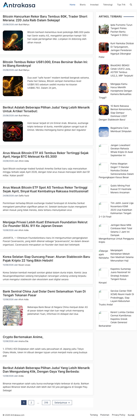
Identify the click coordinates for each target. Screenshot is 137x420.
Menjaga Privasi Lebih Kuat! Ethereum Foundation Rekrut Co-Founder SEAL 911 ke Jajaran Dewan (45, 224)
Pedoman (104, 415)
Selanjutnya (62, 402)
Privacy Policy (118, 415)
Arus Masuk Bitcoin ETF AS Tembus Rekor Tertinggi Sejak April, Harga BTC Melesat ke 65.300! (46, 155)
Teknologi (108, 4)
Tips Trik (121, 4)
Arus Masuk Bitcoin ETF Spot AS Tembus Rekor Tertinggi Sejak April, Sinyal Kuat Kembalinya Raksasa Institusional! (45, 189)
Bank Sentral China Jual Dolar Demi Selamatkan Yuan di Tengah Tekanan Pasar (44, 293)
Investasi (94, 4)
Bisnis (83, 4)
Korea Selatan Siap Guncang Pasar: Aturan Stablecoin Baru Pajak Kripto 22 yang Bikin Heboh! (46, 258)
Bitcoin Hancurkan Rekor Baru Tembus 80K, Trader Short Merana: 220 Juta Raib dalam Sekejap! (45, 18)
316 (47, 402)
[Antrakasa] (19, 4)
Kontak (131, 415)
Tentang (94, 415)
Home (72, 4)
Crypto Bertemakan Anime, (23, 337)
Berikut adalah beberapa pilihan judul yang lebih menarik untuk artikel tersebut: (46, 109)
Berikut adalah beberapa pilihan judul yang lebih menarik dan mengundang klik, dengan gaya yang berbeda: (46, 370)
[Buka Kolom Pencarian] (131, 4)
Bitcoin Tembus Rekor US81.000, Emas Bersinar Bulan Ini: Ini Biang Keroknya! (45, 64)
